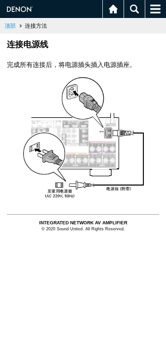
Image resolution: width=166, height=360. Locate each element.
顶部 (10, 26)
